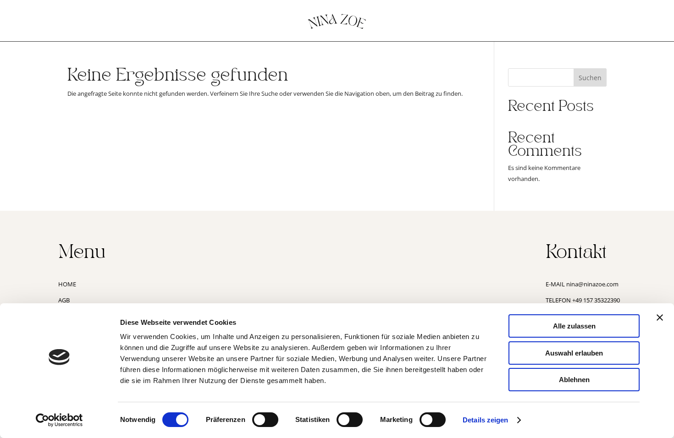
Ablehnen (574, 379)
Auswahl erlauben (574, 353)
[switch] (265, 419)
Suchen (590, 77)
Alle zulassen (574, 326)
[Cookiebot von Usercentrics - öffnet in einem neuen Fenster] (59, 420)
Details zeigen (485, 420)
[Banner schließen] (660, 317)
